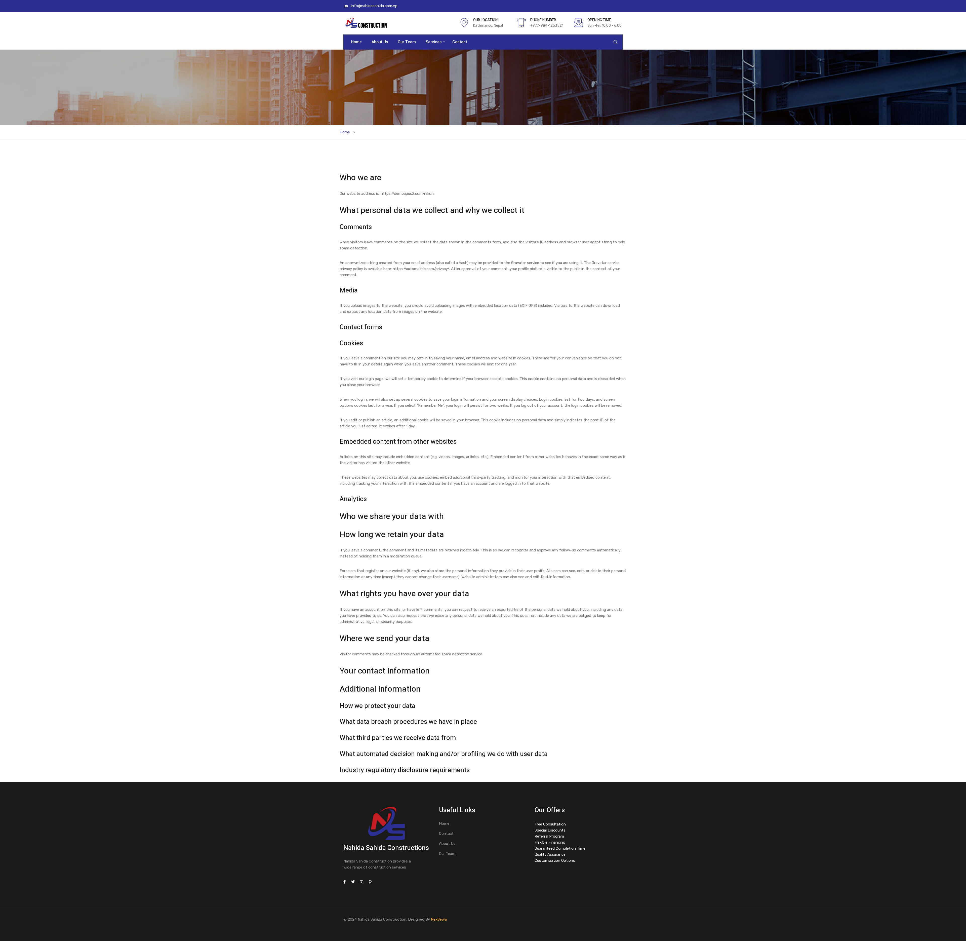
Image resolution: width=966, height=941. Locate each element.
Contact (459, 42)
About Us (380, 42)
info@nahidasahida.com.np (374, 6)
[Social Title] (344, 882)
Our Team (407, 42)
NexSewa (439, 919)
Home (356, 42)
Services (434, 42)
